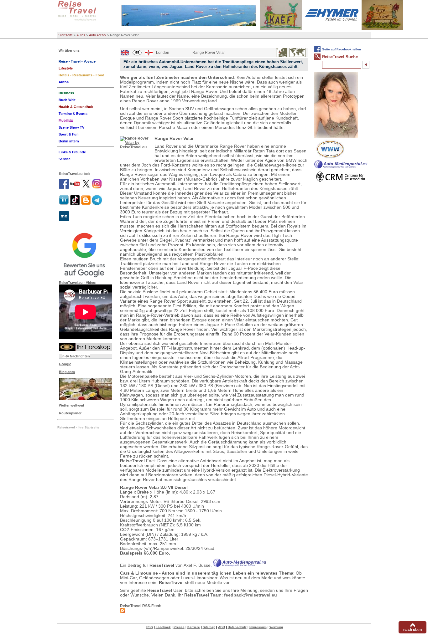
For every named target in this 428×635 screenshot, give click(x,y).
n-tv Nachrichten (76, 356)
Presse (179, 627)
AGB (221, 627)
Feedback (163, 627)
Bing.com (67, 372)
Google (65, 364)
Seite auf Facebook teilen (341, 49)
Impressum (258, 627)
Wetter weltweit (71, 405)
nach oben (412, 629)
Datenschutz (237, 627)
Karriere (193, 627)
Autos (80, 35)
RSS (149, 627)
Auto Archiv (97, 35)
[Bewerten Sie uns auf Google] (85, 254)
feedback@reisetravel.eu (250, 595)
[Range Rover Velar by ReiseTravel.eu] (135, 146)
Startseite (65, 35)
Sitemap (209, 627)
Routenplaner (70, 413)
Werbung (276, 627)
